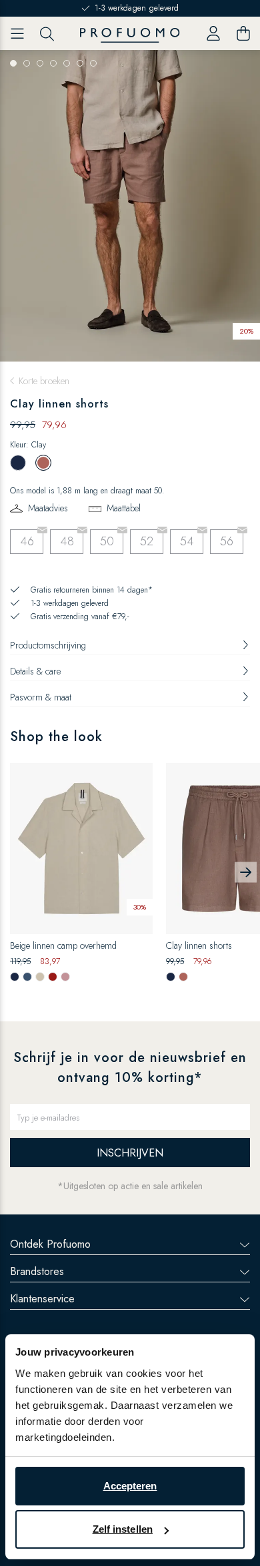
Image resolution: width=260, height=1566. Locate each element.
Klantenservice (42, 1298)
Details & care (35, 671)
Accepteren (130, 1485)
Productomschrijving (48, 645)
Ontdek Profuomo (50, 1244)
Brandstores (37, 1271)
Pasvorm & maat (40, 697)
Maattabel (124, 508)
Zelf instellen (123, 1529)
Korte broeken (44, 381)
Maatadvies (48, 508)
